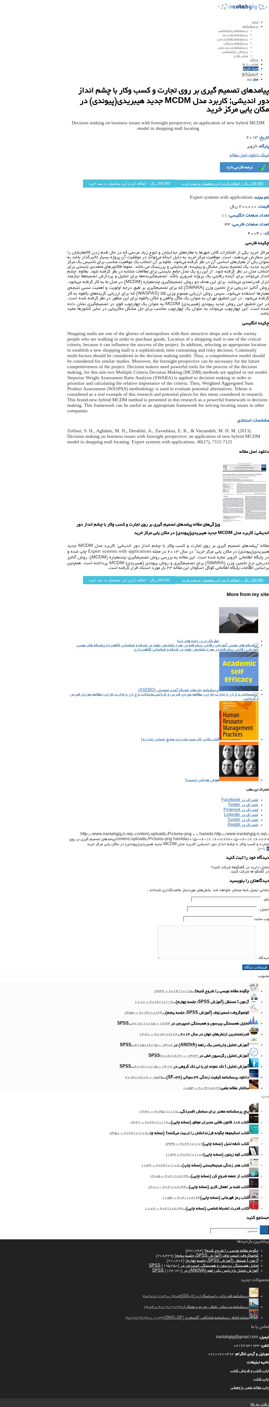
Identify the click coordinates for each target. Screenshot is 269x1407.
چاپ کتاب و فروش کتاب (249, 1371)
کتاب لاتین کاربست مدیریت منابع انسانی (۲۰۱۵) (180, 739)
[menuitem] (129, 22)
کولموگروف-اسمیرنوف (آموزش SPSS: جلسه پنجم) (216, 1256)
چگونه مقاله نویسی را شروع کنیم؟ (231, 1251)
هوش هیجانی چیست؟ (202, 780)
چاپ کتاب (261, 1379)
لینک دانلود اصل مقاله (249, 155)
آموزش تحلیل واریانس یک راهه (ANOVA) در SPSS (205, 1271)
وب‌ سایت (261, 919)
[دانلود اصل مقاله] (244, 524)
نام (265, 900)
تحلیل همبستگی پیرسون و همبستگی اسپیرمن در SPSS (203, 1266)
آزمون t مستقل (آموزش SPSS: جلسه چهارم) (221, 1261)
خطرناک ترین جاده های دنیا (198, 641)
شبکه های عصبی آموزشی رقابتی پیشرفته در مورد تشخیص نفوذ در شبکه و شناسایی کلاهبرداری (167, 647)
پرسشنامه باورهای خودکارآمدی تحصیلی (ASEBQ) (178, 690)
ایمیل (263, 909)
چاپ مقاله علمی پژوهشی (249, 1388)
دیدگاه (262, 958)
